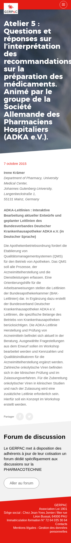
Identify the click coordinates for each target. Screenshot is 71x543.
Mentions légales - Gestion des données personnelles (40, 529)
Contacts (61, 524)
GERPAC (11, 8)
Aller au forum (21, 483)
